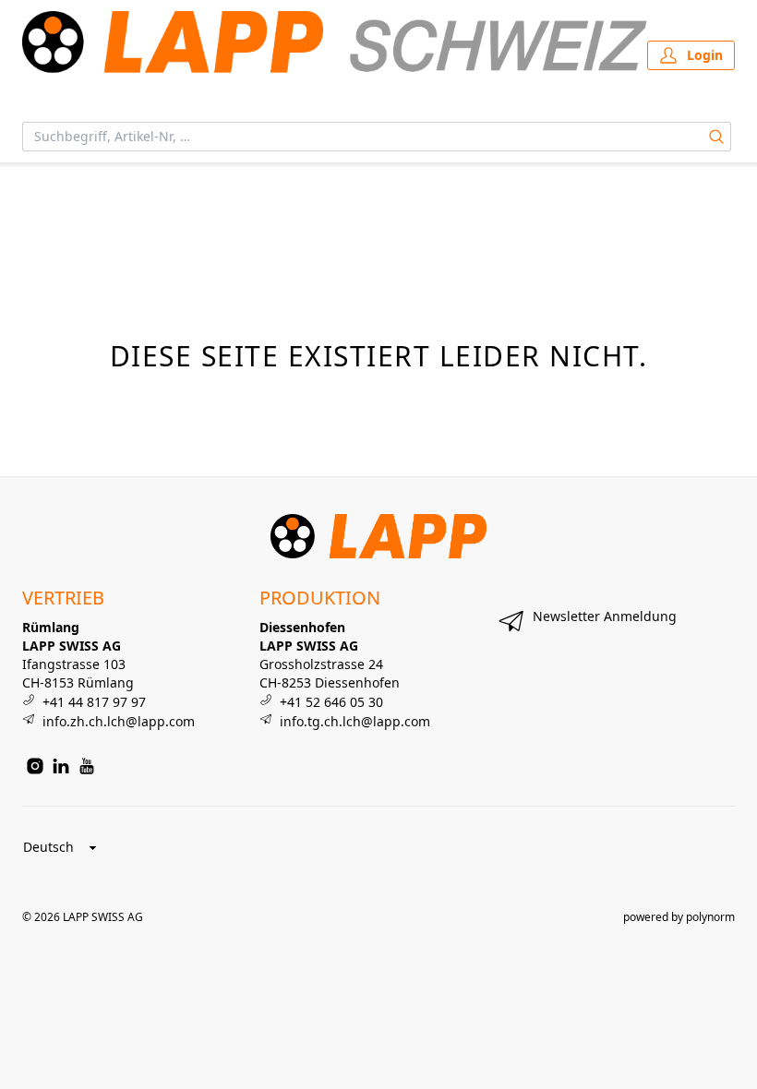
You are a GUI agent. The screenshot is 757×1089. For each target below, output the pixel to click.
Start (34, 184)
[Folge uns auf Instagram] (35, 766)
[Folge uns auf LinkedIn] (61, 766)
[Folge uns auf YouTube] (87, 766)
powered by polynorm (679, 917)
